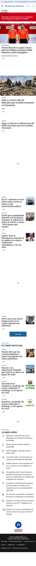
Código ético (11, 544)
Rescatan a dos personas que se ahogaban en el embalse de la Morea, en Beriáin (17, 18)
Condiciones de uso (29, 541)
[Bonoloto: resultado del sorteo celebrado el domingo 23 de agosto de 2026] (30, 403)
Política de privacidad (15, 541)
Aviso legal (4, 541)
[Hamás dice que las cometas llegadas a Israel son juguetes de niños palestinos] (30, 353)
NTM (3, 109)
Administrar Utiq (5, 548)
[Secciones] (2, 6)
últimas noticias (12, 345)
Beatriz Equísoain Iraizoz (9, 56)
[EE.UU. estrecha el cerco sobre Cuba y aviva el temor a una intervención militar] (30, 201)
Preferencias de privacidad (20, 548)
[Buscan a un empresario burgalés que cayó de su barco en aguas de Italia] (30, 369)
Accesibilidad (20, 544)
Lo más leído (9, 432)
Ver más (18, 334)
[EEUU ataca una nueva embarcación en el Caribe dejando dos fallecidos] (30, 320)
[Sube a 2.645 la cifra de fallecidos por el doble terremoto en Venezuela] (18, 86)
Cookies (3, 544)
